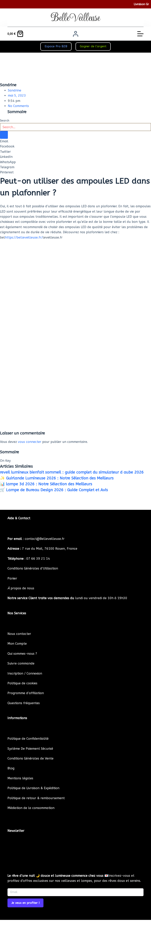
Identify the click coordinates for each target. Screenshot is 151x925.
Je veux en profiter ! (25, 903)
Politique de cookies (22, 683)
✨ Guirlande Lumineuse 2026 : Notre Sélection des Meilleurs (57, 478)
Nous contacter (19, 634)
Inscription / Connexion (24, 673)
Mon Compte (17, 643)
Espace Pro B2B (56, 46)
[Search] (4, 135)
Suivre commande (20, 663)
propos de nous (20, 588)
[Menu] (140, 34)
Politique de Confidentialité (28, 738)
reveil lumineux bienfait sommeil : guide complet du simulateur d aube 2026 (72, 472)
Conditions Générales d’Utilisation (32, 568)
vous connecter (29, 442)
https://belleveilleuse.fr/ (24, 237)
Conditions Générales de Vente (30, 758)
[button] (75, 141)
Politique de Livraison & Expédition (33, 788)
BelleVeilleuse (75, 17)
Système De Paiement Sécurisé (30, 748)
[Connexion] (75, 34)
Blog (10, 768)
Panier (12, 578)
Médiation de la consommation (30, 808)
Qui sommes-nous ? (22, 653)
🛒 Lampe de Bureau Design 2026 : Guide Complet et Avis (54, 490)
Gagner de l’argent (93, 46)
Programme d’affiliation (25, 693)
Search (4, 120)
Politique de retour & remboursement (36, 798)
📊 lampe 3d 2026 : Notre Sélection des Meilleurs (46, 484)
